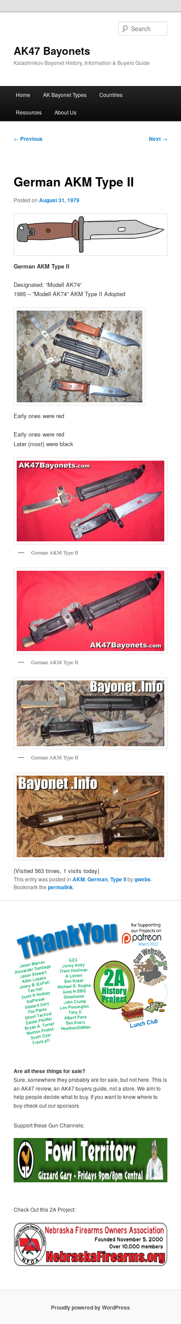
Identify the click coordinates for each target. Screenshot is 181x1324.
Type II (118, 879)
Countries (111, 94)
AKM (78, 879)
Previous (28, 139)
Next (158, 139)
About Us (65, 112)
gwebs (142, 879)
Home (23, 94)
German (97, 879)
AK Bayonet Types (65, 94)
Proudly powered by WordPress (90, 1307)
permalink (60, 887)
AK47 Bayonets (52, 50)
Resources (29, 112)
